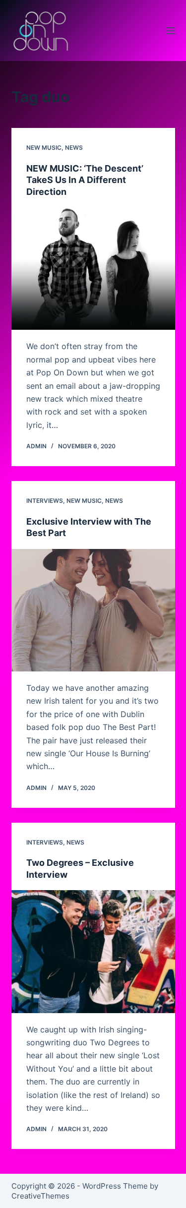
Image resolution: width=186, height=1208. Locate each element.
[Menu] (170, 30)
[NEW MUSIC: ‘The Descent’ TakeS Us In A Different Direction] (93, 268)
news (74, 147)
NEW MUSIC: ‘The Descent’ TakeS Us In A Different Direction (84, 180)
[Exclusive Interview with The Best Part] (93, 610)
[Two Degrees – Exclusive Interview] (93, 951)
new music (44, 147)
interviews (44, 500)
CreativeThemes (40, 1196)
